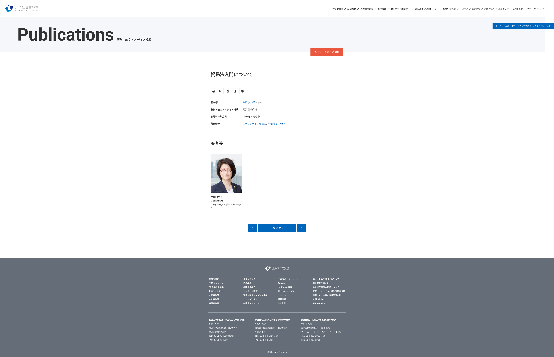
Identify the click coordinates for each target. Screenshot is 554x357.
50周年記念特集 (216, 287)
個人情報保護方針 (321, 283)
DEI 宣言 (282, 303)
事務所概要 (337, 8)
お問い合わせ (449, 8)
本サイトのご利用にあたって (326, 279)
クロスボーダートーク (288, 279)
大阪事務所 (489, 8)
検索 (544, 8)
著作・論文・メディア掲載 (517, 26)
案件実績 (382, 8)
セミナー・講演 (250, 291)
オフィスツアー (250, 279)
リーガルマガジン (286, 291)
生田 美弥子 (249, 102)
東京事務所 (503, 8)
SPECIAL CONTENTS (425, 8)
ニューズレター (250, 299)
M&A (282, 123)
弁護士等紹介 (366, 8)
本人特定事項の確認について (326, 287)
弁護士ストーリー (251, 303)
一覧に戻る (277, 227)
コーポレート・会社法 (254, 123)
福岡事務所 (518, 8)
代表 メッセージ (216, 283)
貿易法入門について (542, 26)
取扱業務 (351, 8)
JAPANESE (532, 8)
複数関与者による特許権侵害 (301, 228)
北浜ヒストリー (216, 291)
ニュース (464, 8)
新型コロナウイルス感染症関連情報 (329, 291)
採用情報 (476, 8)
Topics (281, 283)
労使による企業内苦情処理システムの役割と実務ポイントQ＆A (252, 228)
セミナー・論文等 (399, 8)
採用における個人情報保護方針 (327, 295)
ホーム (498, 26)
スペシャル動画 (285, 287)
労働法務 (273, 123)
